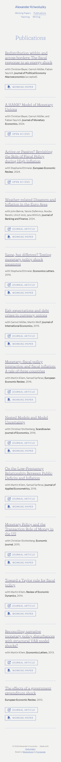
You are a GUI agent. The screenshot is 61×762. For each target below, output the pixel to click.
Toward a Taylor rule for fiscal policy (30, 582)
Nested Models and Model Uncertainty (26, 419)
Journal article (23, 229)
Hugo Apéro (30, 749)
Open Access (21, 134)
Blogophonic (28, 752)
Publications (40, 13)
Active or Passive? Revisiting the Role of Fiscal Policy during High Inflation (28, 156)
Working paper (22, 87)
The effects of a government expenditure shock (28, 690)
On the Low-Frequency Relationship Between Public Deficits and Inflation (28, 473)
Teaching (25, 16)
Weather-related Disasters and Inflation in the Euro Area (30, 202)
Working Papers (23, 13)
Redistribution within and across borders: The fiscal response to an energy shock (28, 58)
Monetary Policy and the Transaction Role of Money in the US (29, 529)
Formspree (40, 752)
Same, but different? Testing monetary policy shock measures (28, 259)
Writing (36, 16)
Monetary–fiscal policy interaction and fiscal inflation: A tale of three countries (30, 366)
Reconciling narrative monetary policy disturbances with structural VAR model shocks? (30, 638)
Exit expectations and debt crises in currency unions (27, 312)
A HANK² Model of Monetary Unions (29, 107)
